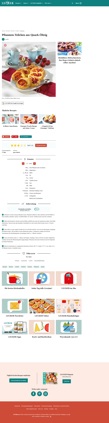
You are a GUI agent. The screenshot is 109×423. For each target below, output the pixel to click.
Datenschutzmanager (46, 406)
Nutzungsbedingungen (27, 406)
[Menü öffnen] (81, 3)
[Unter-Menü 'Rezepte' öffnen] (20, 3)
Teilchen (22, 31)
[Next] (54, 119)
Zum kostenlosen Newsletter (18, 380)
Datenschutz (37, 406)
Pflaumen (36, 266)
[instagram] (45, 393)
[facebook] (33, 393)
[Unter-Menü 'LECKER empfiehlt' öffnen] (42, 3)
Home (3, 31)
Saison (25, 3)
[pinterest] (39, 393)
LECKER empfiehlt (35, 3)
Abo (56, 409)
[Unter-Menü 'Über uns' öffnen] (50, 3)
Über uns (47, 3)
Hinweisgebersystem (31, 409)
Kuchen (30, 266)
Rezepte (17, 3)
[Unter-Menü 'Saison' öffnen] (27, 3)
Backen (13, 31)
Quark (42, 266)
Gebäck (17, 31)
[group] (29, 123)
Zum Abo (66, 381)
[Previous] (3, 119)
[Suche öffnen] (72, 3)
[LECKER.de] (8, 3)
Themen (46, 409)
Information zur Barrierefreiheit (61, 406)
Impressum (17, 406)
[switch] (36, 209)
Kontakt (51, 409)
